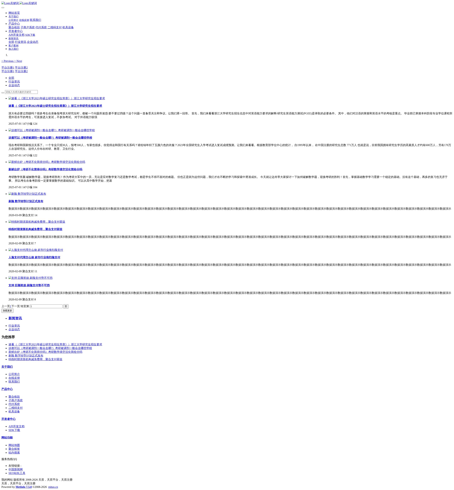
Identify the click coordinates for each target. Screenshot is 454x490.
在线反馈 (14, 377)
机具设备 (14, 411)
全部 (11, 41)
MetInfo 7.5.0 (24, 486)
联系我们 (14, 381)
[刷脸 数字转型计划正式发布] (27, 193)
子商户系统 (16, 400)
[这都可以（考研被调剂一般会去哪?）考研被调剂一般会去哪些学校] (52, 130)
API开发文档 (16, 426)
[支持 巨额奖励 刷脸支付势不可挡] (30, 277)
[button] (7, 60)
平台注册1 (7, 67)
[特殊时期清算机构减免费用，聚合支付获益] (37, 221)
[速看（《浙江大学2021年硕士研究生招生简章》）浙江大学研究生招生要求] (57, 98)
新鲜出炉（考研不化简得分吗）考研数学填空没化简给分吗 (45, 351)
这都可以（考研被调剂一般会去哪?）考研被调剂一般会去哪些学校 (50, 348)
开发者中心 (8, 418)
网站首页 (14, 12)
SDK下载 (14, 430)
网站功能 (7, 437)
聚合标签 (14, 448)
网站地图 (14, 445)
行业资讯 (14, 81)
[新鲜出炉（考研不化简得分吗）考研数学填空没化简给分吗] (47, 161)
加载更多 (7, 310)
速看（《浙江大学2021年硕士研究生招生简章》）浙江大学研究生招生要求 (55, 344)
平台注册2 (21, 67)
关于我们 (7, 366)
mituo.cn (53, 486)
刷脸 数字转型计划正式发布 (26, 355)
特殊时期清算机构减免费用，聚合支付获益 (35, 359)
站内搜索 (14, 452)
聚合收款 (14, 396)
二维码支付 (16, 407)
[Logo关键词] (227, 3)
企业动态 (14, 85)
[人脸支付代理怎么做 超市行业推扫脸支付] (36, 249)
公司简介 (14, 374)
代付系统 (14, 404)
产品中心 (7, 389)
